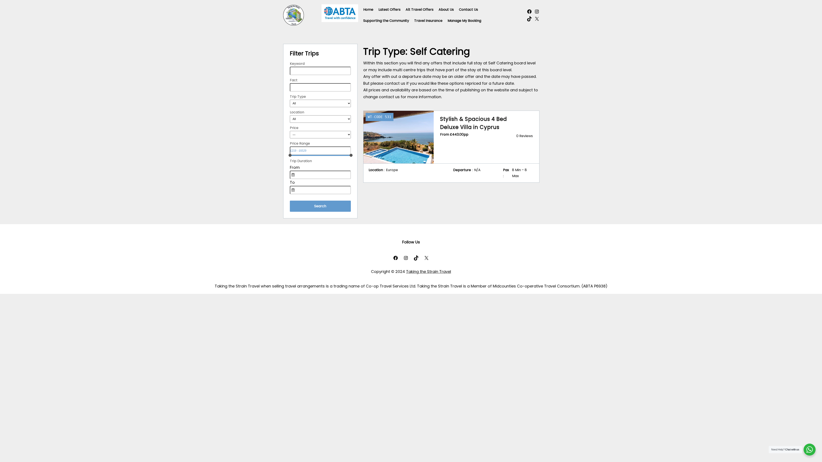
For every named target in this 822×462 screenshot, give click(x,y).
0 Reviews (524, 135)
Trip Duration (301, 160)
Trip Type (298, 96)
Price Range (300, 143)
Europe (392, 169)
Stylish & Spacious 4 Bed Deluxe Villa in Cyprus (473, 123)
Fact (294, 80)
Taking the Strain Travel (428, 271)
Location (297, 112)
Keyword (297, 63)
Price (294, 127)
